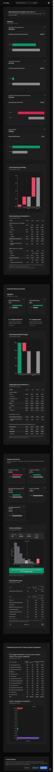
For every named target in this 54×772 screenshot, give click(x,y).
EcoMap (6, 3)
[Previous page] (10, 624)
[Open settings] (50, 769)
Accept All (43, 767)
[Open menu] (49, 3)
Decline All (35, 767)
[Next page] (42, 624)
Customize (27, 767)
